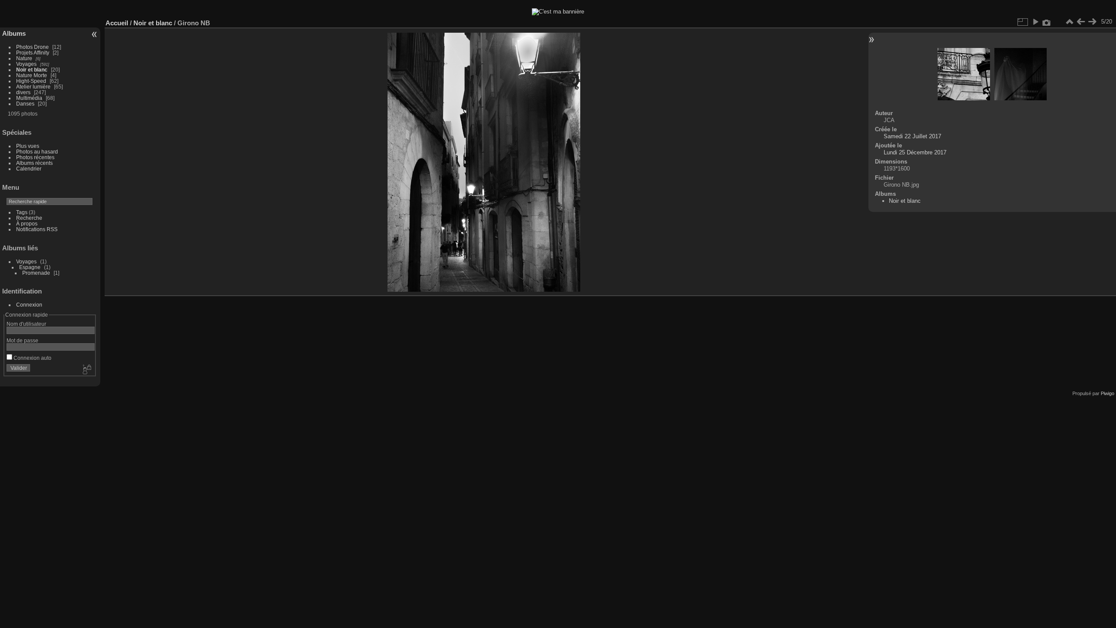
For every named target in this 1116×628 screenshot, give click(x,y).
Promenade (36, 273)
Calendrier (28, 168)
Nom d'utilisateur (26, 324)
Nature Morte (31, 75)
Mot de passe (22, 340)
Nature (24, 58)
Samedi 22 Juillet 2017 (912, 136)
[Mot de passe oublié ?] (86, 369)
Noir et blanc (32, 69)
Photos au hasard (37, 151)
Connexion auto (31, 358)
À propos (26, 223)
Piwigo (1107, 393)
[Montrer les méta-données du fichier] (1046, 21)
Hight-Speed (31, 81)
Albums (14, 33)
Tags (21, 212)
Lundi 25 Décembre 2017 (915, 152)
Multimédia (29, 98)
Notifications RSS (37, 229)
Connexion (29, 304)
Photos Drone (32, 47)
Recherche (29, 218)
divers (23, 92)
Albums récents (34, 163)
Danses (25, 103)
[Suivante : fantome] (1092, 21)
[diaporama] (1035, 21)
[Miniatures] (1069, 21)
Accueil (116, 23)
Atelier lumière (33, 86)
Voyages (26, 64)
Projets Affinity (32, 52)
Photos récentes (35, 157)
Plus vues (27, 146)
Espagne (30, 267)
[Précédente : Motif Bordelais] (1080, 21)
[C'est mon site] (558, 11)
